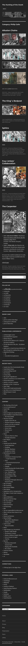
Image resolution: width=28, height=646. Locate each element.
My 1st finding (7, 483)
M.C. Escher (8, 548)
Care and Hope (7, 502)
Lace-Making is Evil (10, 472)
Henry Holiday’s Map (10, 476)
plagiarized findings (9, 352)
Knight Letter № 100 (10, 420)
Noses (5, 434)
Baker (9, 92)
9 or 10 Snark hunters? (10, 407)
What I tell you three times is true (13, 512)
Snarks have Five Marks (10, 443)
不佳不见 (7, 539)
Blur (5, 508)
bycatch (7, 120)
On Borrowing (7, 506)
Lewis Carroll (7, 523)
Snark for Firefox (8, 550)
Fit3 (17, 95)
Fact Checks (7, 373)
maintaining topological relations (15, 152)
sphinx (23, 153)
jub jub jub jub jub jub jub (13, 462)
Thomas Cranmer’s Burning (12, 422)
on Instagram (7, 302)
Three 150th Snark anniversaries (12, 388)
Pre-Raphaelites (18, 153)
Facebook (6, 594)
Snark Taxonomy (11, 458)
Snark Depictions (9, 445)
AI (5, 354)
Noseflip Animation (10, 437)
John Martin (7, 489)
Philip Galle (10, 95)
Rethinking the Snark (9, 453)
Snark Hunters (7, 598)
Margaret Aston (12, 105)
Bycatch (4, 105)
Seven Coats (8, 428)
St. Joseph (22, 268)
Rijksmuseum (17, 268)
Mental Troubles (9, 525)
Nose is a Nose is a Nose (11, 435)
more (3, 144)
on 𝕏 (6, 306)
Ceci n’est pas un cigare (11, 537)
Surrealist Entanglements (12, 356)
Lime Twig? (7, 386)
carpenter (14, 266)
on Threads (7, 304)
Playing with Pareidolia (11, 546)
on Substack (7, 299)
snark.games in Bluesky (10, 321)
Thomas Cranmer (6, 200)
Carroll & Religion (9, 470)
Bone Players (7, 439)
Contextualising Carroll (10, 371)
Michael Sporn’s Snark (10, 392)
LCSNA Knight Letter (9, 335)
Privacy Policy (17, 642)
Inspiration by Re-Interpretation (12, 491)
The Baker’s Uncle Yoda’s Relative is (13, 493)
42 (4, 556)
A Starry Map (7, 374)
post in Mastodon (8, 323)
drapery (22, 149)
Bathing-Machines (10, 449)
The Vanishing (7, 485)
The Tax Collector (8, 500)
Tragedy (7, 466)
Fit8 (20, 95)
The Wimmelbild (9, 416)
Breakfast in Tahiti (10, 451)
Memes (5, 552)
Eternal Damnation (10, 426)
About (4, 621)
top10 (14, 95)
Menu (4, 8)
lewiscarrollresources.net (10, 578)
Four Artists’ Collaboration (8, 162)
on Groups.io (7, 297)
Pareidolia (7, 478)
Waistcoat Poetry (8, 504)
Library (5, 411)
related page (5, 262)
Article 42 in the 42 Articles (11, 382)
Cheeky (5, 514)
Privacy (4, 624)
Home (4, 615)
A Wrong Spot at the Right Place (12, 567)
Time (5, 394)
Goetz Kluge (5, 119)
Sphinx (5, 128)
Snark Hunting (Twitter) (10, 588)
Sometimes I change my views (13, 457)
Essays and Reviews (9, 516)
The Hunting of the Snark (12, 5)
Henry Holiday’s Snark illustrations (13, 414)
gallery (3, 151)
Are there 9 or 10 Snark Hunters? (12, 390)
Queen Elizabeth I (8, 497)
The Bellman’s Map (10, 474)
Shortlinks (6, 554)
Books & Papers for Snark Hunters (13, 413)
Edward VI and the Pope (10, 499)
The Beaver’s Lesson (10, 533)
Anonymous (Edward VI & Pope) (15, 148)
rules (5, 318)
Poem (3, 634)
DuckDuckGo (7, 590)
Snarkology (7, 580)
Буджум (7, 455)
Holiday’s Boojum (9, 522)
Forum (5, 584)
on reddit (6, 293)
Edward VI (4, 196)
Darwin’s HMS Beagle (11, 531)
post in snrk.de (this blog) (11, 319)
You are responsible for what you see (13, 510)
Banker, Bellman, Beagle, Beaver (13, 535)
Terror (5, 441)
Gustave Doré (14, 92)
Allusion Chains (9, 30)
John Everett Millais (13, 151)
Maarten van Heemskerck (11, 93)
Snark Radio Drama (9, 369)
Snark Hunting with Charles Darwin (14, 468)
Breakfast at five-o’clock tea (11, 384)
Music (5, 527)
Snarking (7, 447)
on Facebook (7, 301)
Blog (3, 627)
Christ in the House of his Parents (13, 149)
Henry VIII (13, 196)
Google (5, 592)
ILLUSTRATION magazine (10, 336)
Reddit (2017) (7, 596)
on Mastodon (7, 295)
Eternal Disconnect (9, 380)
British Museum (8, 338)
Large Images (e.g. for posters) (12, 529)
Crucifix (7, 432)
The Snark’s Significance (10, 376)
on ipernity (7, 291)
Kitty (5, 495)
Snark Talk (6, 409)
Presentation (5, 631)
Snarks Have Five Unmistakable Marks (14, 367)
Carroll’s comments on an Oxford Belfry (14, 378)
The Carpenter (9, 206)
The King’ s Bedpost (12, 101)
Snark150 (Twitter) (9, 586)
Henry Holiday (7, 518)
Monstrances (8, 430)
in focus (7, 151)
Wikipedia (6, 582)
